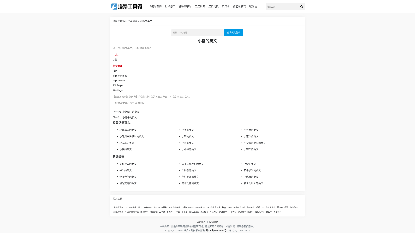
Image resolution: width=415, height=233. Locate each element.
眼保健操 (154, 212)
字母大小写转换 (160, 207)
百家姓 (169, 212)
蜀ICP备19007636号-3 (217, 230)
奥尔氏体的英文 (190, 183)
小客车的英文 (251, 149)
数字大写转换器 (145, 207)
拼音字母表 (227, 207)
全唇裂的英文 (189, 170)
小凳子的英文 (129, 117)
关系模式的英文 (127, 163)
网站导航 (213, 222)
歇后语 (253, 6)
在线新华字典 (239, 207)
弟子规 (184, 212)
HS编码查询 (155, 6)
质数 (286, 207)
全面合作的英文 (127, 176)
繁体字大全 (270, 207)
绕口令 (226, 6)
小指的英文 (146, 21)
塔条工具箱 (119, 21)
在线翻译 (294, 207)
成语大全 (260, 207)
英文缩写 (204, 212)
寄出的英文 (125, 170)
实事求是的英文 (252, 170)
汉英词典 (213, 6)
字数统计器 (118, 207)
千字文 (177, 212)
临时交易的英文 (127, 183)
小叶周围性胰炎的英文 (131, 136)
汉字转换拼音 (130, 207)
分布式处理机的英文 (193, 163)
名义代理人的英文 (253, 183)
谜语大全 (242, 212)
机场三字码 (184, 6)
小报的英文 (188, 142)
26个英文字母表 (213, 207)
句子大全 (232, 212)
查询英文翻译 (233, 32)
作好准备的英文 (190, 176)
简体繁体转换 (174, 207)
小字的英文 (188, 129)
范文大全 (223, 212)
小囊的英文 (125, 149)
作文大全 (214, 212)
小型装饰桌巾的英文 (255, 142)
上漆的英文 (250, 163)
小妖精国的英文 (130, 111)
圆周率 (280, 207)
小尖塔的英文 (126, 142)
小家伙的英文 (251, 136)
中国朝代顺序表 (132, 212)
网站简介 (201, 222)
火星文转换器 (188, 207)
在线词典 (251, 207)
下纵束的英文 (251, 176)
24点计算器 (118, 212)
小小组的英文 (189, 149)
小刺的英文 (188, 136)
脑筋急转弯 (239, 6)
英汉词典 (200, 6)
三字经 (162, 212)
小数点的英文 (251, 129)
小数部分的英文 (127, 129)
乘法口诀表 (194, 212)
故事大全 (144, 212)
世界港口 (170, 6)
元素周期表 (200, 207)
